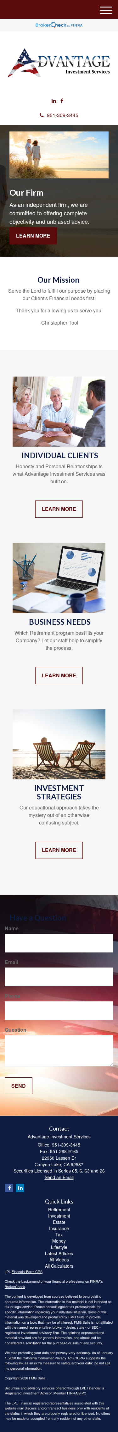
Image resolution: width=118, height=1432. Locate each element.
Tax (59, 1234)
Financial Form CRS (27, 1271)
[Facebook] (61, 101)
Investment (59, 1216)
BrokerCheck (15, 1286)
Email (11, 962)
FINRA (72, 1392)
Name (12, 928)
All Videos (59, 1259)
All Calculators (59, 1266)
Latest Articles (59, 1253)
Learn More (33, 235)
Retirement (59, 1209)
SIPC (82, 1392)
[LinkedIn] (54, 101)
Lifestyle (59, 1247)
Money (59, 1241)
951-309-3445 (62, 115)
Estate (59, 1222)
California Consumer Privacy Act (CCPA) (54, 1357)
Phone (12, 996)
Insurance (59, 1228)
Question (15, 1029)
